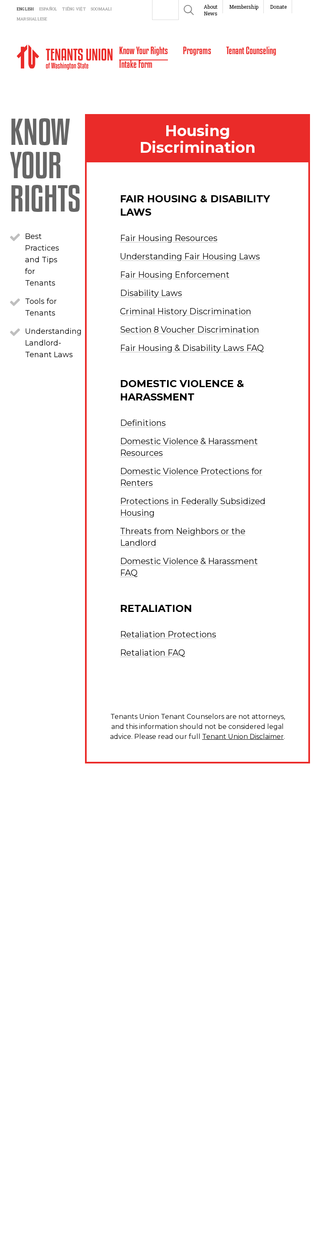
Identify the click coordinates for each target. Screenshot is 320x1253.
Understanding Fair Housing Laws (190, 256)
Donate (278, 6)
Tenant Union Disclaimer (243, 737)
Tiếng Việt (73, 9)
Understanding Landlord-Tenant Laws (53, 343)
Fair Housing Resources (169, 238)
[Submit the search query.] (189, 10)
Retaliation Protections (168, 634)
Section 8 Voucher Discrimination (189, 330)
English (25, 9)
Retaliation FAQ (152, 653)
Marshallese (32, 19)
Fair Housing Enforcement (175, 275)
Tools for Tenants (41, 307)
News (211, 13)
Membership (243, 6)
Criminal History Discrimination (185, 311)
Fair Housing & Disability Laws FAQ (192, 348)
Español (48, 9)
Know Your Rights (45, 164)
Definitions (143, 423)
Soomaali (101, 9)
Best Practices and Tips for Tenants (42, 260)
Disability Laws (151, 293)
